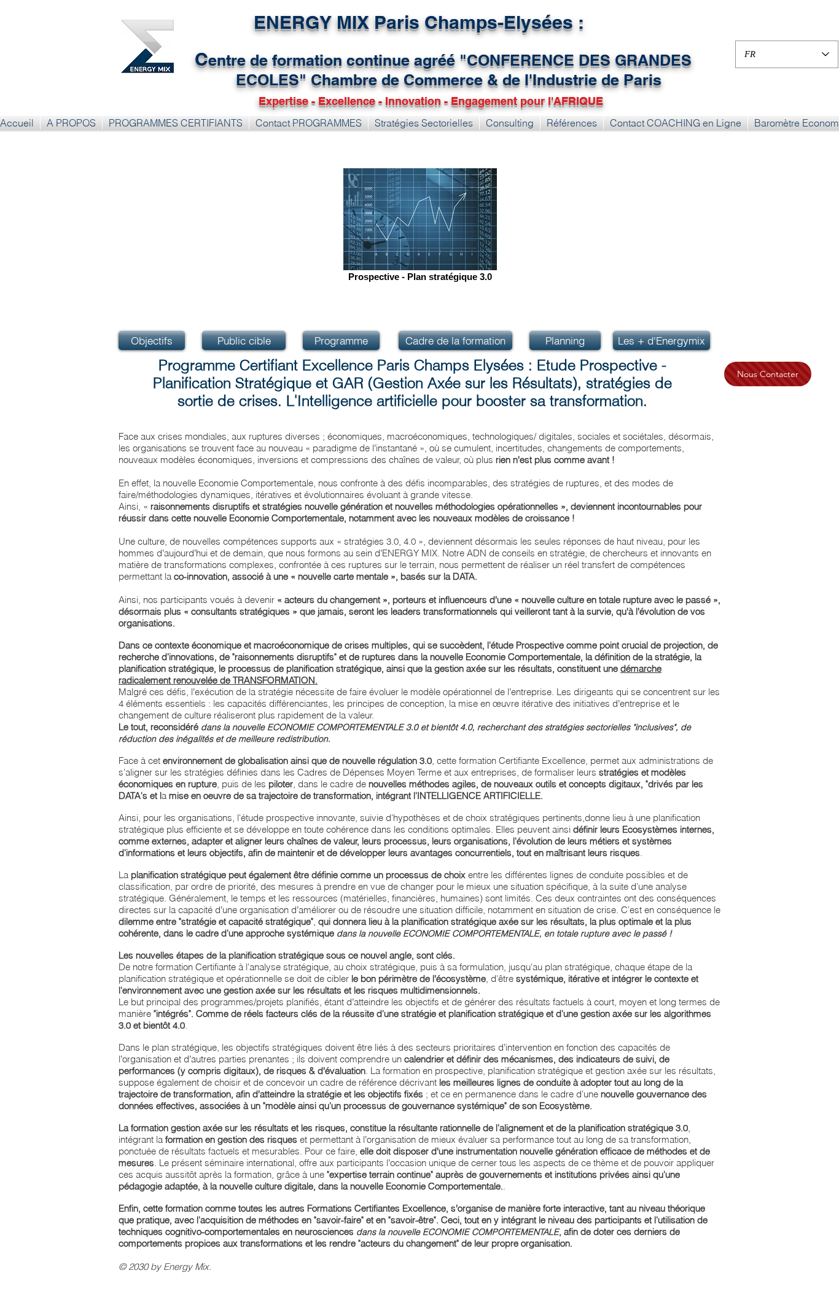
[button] (176, 123)
